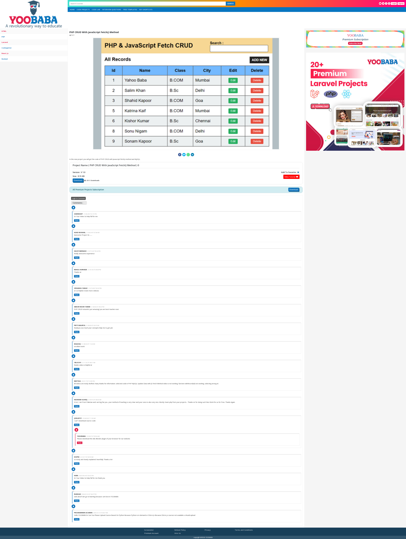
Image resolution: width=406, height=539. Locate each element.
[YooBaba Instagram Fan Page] (389, 3)
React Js (5, 53)
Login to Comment (78, 198)
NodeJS (5, 59)
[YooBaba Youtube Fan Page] (380, 3)
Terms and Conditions (244, 530)
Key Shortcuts (145, 10)
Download (78, 180)
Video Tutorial (290, 177)
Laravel (5, 42)
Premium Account (151, 533)
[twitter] (184, 154)
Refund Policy (180, 530)
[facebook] (179, 154)
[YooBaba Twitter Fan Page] (383, 3)
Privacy (208, 530)
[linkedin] (192, 154)
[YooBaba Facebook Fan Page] (386, 3)
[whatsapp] (188, 154)
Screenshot (149, 530)
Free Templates (130, 10)
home (72, 10)
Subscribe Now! (355, 43)
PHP (3, 37)
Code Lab (96, 10)
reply (77, 220)
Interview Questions (111, 10)
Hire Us (177, 533)
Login (394, 3)
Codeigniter (7, 48)
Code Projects (83, 10)
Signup (401, 3)
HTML (4, 31)
